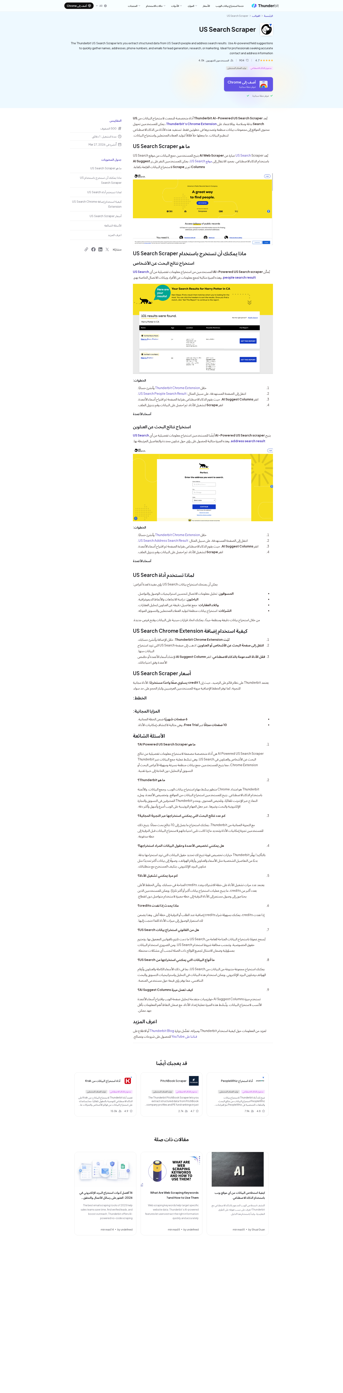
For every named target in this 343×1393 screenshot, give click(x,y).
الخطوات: (139, 380)
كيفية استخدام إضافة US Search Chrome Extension (190, 631)
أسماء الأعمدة (142, 414)
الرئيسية (268, 15)
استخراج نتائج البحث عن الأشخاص (163, 263)
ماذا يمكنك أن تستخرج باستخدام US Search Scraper (189, 253)
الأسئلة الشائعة (149, 735)
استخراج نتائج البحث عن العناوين (162, 426)
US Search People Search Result (162, 393)
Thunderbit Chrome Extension (177, 388)
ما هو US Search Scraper (161, 146)
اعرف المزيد (145, 1021)
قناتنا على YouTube (184, 1036)
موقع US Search (201, 161)
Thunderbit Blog (162, 1031)
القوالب (256, 15)
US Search (243, 155)
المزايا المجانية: (146, 711)
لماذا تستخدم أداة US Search (163, 575)
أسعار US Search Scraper (162, 673)
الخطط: (139, 697)
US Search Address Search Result (163, 540)
